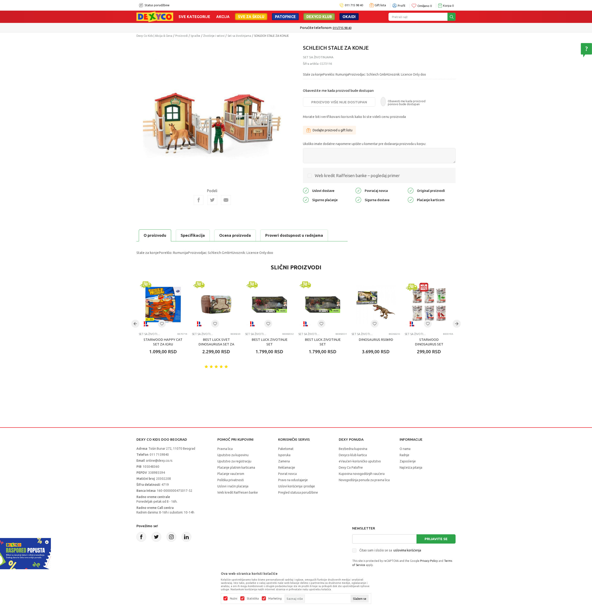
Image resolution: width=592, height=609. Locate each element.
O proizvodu (155, 235)
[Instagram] (171, 536)
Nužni (233, 598)
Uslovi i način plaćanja (232, 486)
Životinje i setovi (214, 35)
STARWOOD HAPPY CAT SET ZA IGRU (163, 342)
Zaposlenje (408, 461)
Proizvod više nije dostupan (339, 102)
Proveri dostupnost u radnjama (294, 235)
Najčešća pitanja (411, 467)
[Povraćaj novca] (358, 190)
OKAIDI (349, 17)
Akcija (223, 17)
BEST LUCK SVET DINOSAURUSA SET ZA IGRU (216, 344)
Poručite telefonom (286, 28)
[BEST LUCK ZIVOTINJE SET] (269, 304)
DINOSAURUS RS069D (376, 339)
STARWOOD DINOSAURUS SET (429, 342)
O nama (405, 449)
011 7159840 (159, 454)
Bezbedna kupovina (353, 449)
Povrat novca (287, 474)
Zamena (284, 461)
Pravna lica (225, 449)
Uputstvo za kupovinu (233, 455)
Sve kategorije (194, 17)
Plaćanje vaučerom (230, 474)
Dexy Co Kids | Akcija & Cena (154, 35)
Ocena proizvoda (235, 235)
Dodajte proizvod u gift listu (332, 130)
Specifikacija (193, 235)
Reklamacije (286, 467)
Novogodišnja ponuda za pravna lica (364, 480)
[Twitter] (156, 536)
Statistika (253, 598)
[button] (162, 324)
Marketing (275, 598)
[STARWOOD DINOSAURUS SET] (429, 304)
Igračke (195, 35)
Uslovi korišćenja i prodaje (296, 486)
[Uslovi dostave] (306, 190)
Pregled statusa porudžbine (298, 492)
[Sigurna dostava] (358, 199)
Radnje (404, 455)
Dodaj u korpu (165, 379)
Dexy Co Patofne (351, 467)
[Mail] (226, 200)
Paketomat (285, 449)
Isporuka (284, 455)
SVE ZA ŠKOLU (251, 17)
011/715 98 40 (312, 27)
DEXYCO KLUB (319, 17)
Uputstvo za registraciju (234, 461)
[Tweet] (212, 200)
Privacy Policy (429, 560)
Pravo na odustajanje (293, 480)
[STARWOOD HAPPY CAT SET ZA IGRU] (163, 304)
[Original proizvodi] (410, 190)
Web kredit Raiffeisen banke (237, 492)
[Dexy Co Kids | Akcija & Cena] (154, 16)
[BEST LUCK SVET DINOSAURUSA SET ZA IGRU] (216, 304)
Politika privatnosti (230, 480)
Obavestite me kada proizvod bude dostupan (338, 90)
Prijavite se (436, 539)
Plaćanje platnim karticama (236, 467)
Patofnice (285, 17)
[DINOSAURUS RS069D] (375, 304)
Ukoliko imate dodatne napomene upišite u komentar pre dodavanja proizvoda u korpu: (364, 144)
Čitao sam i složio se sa (390, 550)
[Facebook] (198, 200)
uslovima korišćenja (407, 550)
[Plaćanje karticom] (410, 199)
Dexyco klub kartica (353, 455)
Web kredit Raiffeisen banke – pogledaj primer (357, 175)
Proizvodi (181, 35)
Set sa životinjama (239, 35)
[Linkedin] (186, 536)
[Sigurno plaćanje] (306, 199)
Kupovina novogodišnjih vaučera (362, 474)
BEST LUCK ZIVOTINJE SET (269, 342)
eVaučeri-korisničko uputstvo (360, 461)
